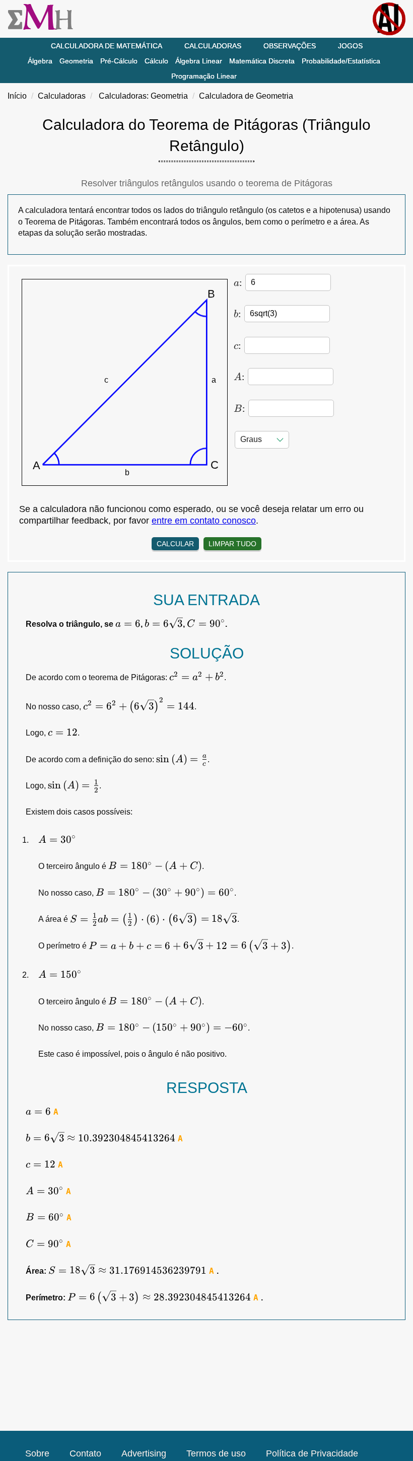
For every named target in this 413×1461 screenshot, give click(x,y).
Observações (289, 46)
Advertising (143, 1453)
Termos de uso (216, 1453)
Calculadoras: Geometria (143, 96)
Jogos (350, 46)
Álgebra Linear (198, 61)
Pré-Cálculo (118, 61)
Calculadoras (212, 46)
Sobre (37, 1453)
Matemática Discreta (262, 61)
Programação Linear (204, 76)
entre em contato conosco (204, 521)
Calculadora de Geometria (246, 96)
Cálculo (156, 61)
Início (17, 96)
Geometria (76, 61)
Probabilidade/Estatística (341, 61)
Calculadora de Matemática (106, 46)
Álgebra (40, 61)
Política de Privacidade (312, 1453)
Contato (85, 1453)
